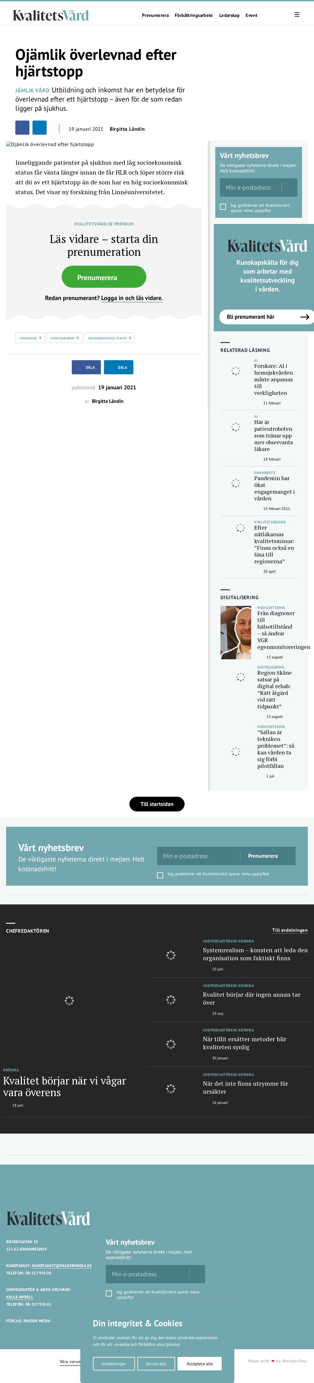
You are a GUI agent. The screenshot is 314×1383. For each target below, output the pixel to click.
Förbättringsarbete (194, 15)
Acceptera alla (200, 1363)
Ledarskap (229, 15)
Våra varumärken (76, 1361)
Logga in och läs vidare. (132, 298)
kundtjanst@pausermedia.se (62, 1265)
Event (251, 15)
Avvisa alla (156, 1363)
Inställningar (114, 1363)
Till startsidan (157, 803)
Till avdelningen (290, 930)
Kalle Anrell (19, 1297)
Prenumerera (155, 15)
